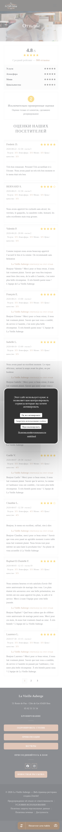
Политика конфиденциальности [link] (32, 432)
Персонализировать (31, 427)
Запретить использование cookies (31, 421)
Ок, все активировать (31, 415)
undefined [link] (31, 436)
